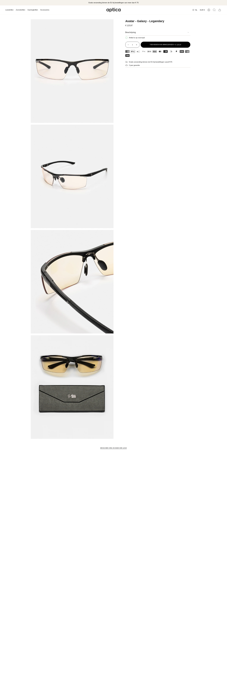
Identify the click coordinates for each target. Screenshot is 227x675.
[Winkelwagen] (219, 10)
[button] (9, 10)
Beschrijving (130, 32)
